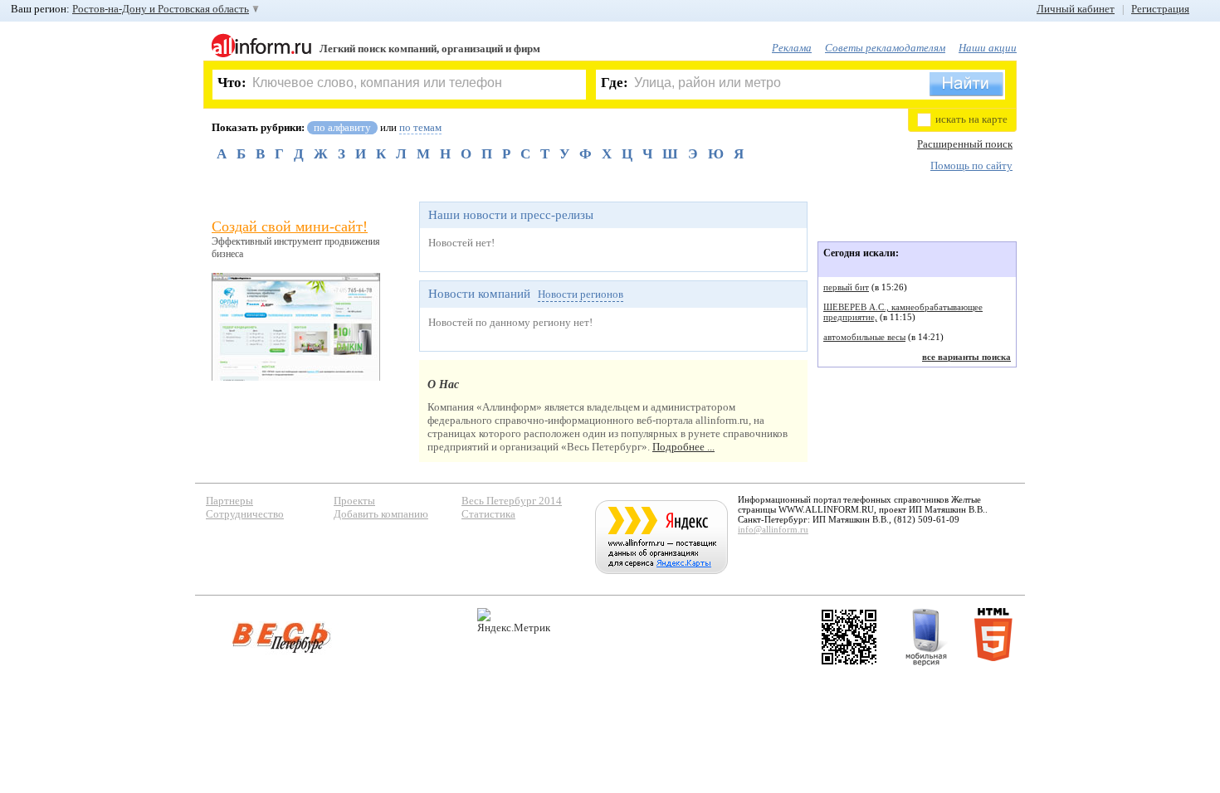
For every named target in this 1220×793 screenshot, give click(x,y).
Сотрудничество (245, 514)
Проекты (354, 500)
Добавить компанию (381, 514)
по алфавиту (342, 127)
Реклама (792, 47)
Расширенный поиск (965, 144)
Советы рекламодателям (885, 47)
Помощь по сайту (971, 165)
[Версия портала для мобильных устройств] (926, 637)
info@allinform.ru (773, 529)
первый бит (846, 287)
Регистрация (1160, 8)
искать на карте (971, 119)
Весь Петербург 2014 (511, 500)
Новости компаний (479, 293)
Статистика (488, 514)
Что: (231, 82)
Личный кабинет (1076, 8)
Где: (614, 82)
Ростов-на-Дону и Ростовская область (160, 8)
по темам (420, 127)
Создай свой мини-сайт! (290, 226)
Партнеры (229, 500)
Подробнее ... (683, 446)
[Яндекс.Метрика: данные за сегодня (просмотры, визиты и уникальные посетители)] (513, 621)
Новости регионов (580, 294)
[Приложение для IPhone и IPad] (849, 637)
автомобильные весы (864, 337)
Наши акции (988, 47)
